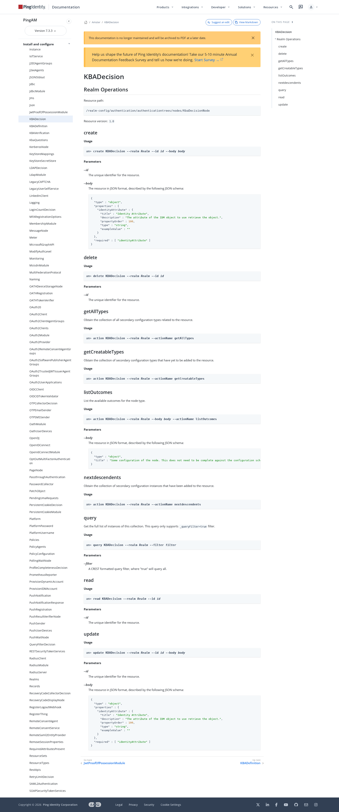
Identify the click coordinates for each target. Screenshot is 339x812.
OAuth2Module (39, 335)
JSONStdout (37, 77)
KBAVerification (39, 133)
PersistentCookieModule (45, 512)
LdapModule (37, 175)
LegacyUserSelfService (44, 188)
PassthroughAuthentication (47, 477)
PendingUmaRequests (43, 498)
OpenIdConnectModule (44, 452)
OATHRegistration (41, 293)
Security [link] (149, 805)
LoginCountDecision (42, 209)
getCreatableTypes (290, 68)
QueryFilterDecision (42, 644)
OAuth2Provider (39, 342)
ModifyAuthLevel (40, 251)
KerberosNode (38, 147)
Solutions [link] (247, 7)
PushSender (37, 623)
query (282, 90)
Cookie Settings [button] (171, 805)
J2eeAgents (36, 70)
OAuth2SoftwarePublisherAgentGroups (50, 362)
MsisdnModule (39, 265)
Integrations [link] (192, 7)
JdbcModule (37, 91)
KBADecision (37, 119)
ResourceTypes (39, 763)
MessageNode (38, 230)
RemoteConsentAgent (43, 721)
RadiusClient (37, 658)
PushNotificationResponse (46, 602)
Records (34, 686)
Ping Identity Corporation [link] (60, 805)
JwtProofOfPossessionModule (48, 112)
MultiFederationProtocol (45, 272)
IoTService (36, 56)
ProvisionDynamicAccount (46, 581)
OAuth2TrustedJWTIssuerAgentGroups (49, 373)
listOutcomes (287, 75)
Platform (35, 519)
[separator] (72, 405)
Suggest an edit (221, 22)
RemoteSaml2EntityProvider (47, 735)
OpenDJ (34, 438)
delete (282, 54)
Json (32, 105)
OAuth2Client (38, 314)
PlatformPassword (41, 526)
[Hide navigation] (69, 21)
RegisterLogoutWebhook (45, 707)
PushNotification (40, 595)
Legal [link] (118, 805)
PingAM (30, 19)
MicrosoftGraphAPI (41, 244)
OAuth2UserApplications (45, 382)
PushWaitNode (39, 637)
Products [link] (165, 7)
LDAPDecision (38, 168)
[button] (313, 7)
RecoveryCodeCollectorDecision (50, 693)
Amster (96, 22)
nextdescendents (289, 83)
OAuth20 (35, 307)
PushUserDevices (40, 630)
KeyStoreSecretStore (42, 161)
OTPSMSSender (39, 417)
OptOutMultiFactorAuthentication (49, 461)
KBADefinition (38, 126)
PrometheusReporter (43, 575)
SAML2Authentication (43, 784)
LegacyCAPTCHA (39, 182)
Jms (31, 98)
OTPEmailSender (40, 410)
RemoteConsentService (44, 728)
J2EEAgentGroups (40, 63)
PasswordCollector (41, 484)
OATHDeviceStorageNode (46, 286)
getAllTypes (285, 61)
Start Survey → (206, 59)
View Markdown (248, 22)
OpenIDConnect (39, 445)
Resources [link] (273, 7)
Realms (34, 679)
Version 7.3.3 (44, 31)
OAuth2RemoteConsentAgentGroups (50, 351)
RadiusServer (38, 672)
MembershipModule (42, 223)
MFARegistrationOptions (45, 217)
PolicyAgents (37, 547)
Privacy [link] (133, 805)
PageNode (36, 470)
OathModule (37, 424)
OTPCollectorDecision (43, 403)
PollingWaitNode (40, 560)
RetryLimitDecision (41, 777)
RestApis (35, 770)
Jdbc (32, 84)
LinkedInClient (38, 196)
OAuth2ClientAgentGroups (46, 321)
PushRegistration (40, 609)
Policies (34, 540)
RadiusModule (38, 665)
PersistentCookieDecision (45, 505)
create (282, 46)
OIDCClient (36, 389)
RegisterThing (38, 714)
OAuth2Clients (38, 328)
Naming (34, 279)
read (281, 97)
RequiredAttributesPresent (47, 749)
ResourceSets (38, 756)
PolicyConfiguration (42, 554)
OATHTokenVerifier (41, 300)
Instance (35, 49)
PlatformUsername (41, 533)
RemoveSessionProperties (46, 742)
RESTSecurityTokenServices (47, 651)
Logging (34, 202)
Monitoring (36, 258)
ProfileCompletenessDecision (48, 568)
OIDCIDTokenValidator (43, 396)
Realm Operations (289, 39)
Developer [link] (220, 7)
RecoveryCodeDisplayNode (47, 700)
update (283, 104)
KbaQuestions (38, 140)
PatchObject (37, 491)
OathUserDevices (40, 431)
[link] (32, 7)
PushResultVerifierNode (45, 616)
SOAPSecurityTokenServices (47, 791)
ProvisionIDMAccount (43, 589)
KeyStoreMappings (41, 154)
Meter (33, 237)
